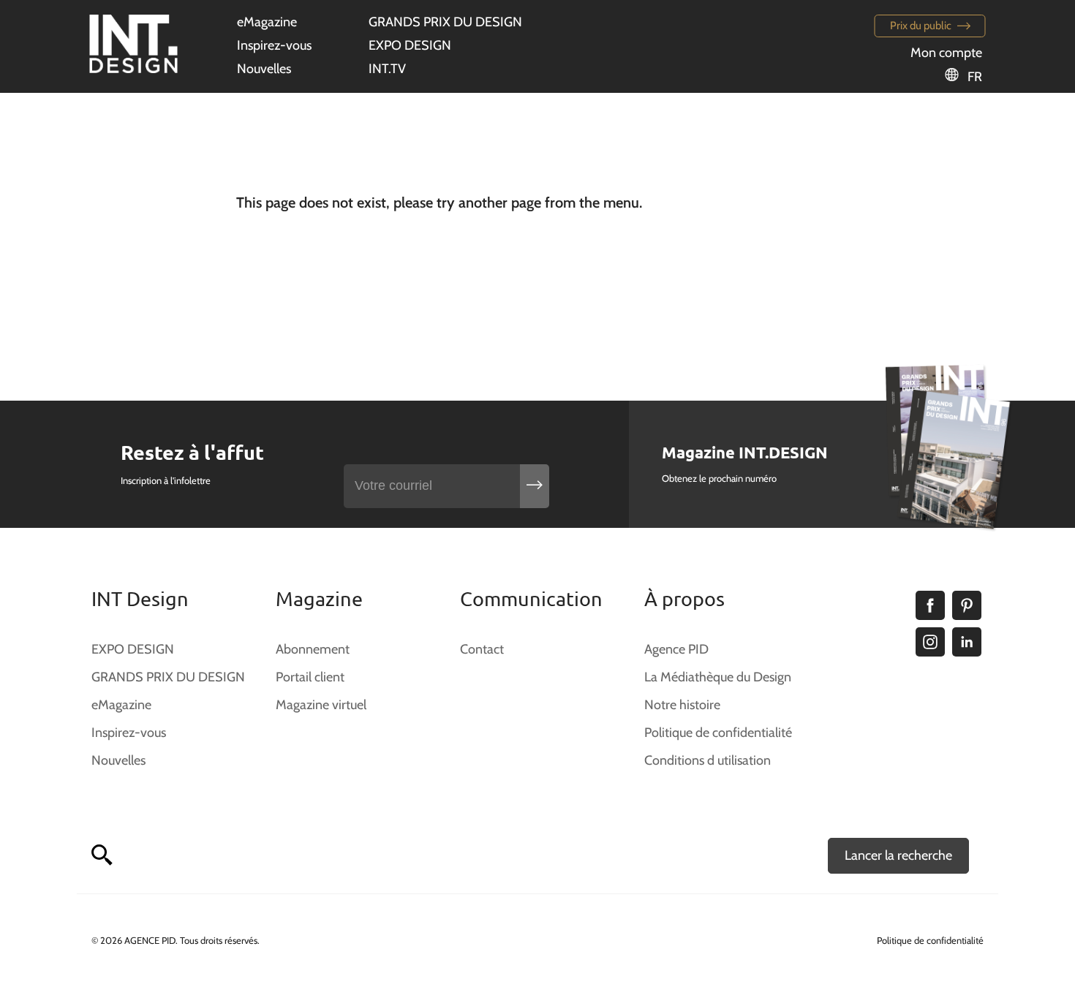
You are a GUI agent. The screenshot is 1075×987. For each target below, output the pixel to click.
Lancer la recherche (898, 855)
